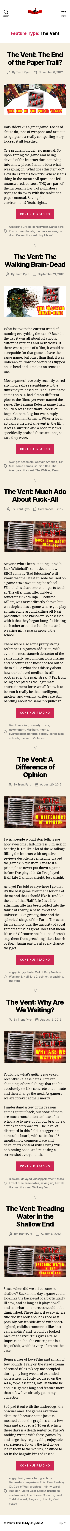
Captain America (46, 462)
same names (24, 466)
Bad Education (18, 725)
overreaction (17, 734)
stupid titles (42, 466)
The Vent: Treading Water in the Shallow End (35, 1216)
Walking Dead (41, 1187)
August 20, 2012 (50, 784)
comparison (30, 1482)
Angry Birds (25, 972)
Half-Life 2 (30, 976)
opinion (43, 976)
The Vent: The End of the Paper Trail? (35, 59)
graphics (35, 1486)
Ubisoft (49, 235)
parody (43, 734)
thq (40, 235)
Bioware (14, 1179)
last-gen (14, 1491)
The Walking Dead (47, 470)
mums (44, 729)
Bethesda (15, 1482)
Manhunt (32, 729)
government (17, 729)
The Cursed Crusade (40, 1495)
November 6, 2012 (51, 72)
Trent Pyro (23, 72)
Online (20, 235)
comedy (35, 725)
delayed (26, 1179)
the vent (31, 235)
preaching (56, 976)
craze (45, 725)
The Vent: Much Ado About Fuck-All (35, 495)
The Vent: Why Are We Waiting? (35, 1006)
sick (22, 1495)
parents (32, 734)
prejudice (53, 1491)
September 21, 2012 (51, 274)
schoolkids (56, 734)
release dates (30, 1183)
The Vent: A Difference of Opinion (35, 767)
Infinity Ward (51, 1486)
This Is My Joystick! (29, 1523)
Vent (56, 1499)
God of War (21, 1486)
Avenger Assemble (21, 462)
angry (13, 972)
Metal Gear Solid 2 (33, 1491)
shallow (14, 1495)
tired (58, 1495)
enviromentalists (23, 231)
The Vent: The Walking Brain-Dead (34, 260)
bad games (25, 1478)
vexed (13, 1503)
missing (53, 231)
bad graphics (43, 1478)
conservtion (40, 227)
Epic (43, 1482)
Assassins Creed (20, 227)
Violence (38, 738)
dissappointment (44, 1179)
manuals (41, 231)
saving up (47, 1183)
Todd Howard (18, 1499)
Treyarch (34, 1499)
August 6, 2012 (50, 1234)
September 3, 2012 (50, 509)
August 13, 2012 (50, 1019)
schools (14, 738)
